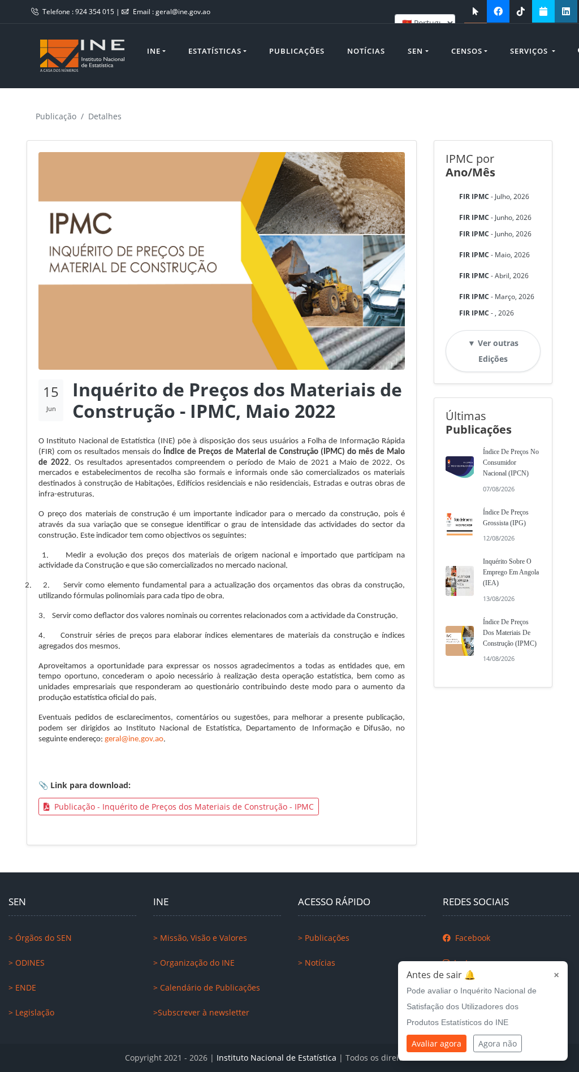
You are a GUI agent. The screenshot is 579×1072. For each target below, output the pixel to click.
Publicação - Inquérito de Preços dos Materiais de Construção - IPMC (183, 806)
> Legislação (31, 1012)
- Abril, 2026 (494, 275)
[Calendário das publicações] (543, 11)
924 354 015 (95, 11)
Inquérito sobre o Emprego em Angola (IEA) (511, 572)
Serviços (530, 51)
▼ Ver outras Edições (493, 351)
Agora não (497, 1043)
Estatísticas (214, 51)
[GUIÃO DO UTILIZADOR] (475, 11)
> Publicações (323, 937)
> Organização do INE (194, 962)
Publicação (56, 116)
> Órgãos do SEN (40, 937)
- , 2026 (486, 313)
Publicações (297, 51)
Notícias (366, 51)
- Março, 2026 (496, 296)
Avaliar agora (436, 1043)
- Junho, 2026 (495, 217)
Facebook (471, 937)
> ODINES (26, 962)
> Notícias (316, 962)
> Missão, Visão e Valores (200, 937)
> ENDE (22, 987)
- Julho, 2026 (494, 196)
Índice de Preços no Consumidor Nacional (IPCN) (511, 462)
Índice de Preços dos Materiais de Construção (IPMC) (510, 632)
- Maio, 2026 (494, 255)
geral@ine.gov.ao (182, 11)
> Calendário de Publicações (206, 987)
